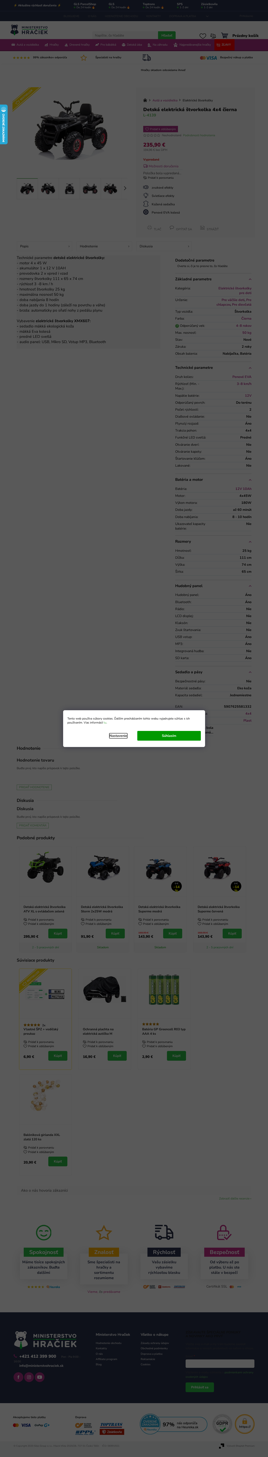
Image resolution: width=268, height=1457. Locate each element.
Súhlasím (169, 735)
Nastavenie (118, 735)
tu (105, 723)
